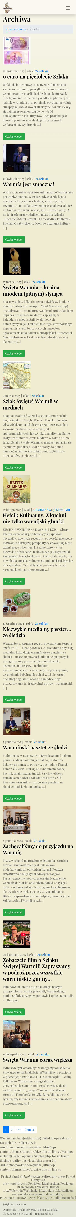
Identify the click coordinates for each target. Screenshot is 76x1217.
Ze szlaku (41, 71)
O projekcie (9, 1209)
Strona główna (16, 29)
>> (19, 1129)
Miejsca (41, 1209)
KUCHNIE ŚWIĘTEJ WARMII (51, 510)
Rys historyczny (27, 1209)
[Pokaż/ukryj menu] (68, 7)
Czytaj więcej (13, 136)
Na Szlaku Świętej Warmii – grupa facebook (28, 1213)
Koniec (29, 1129)
